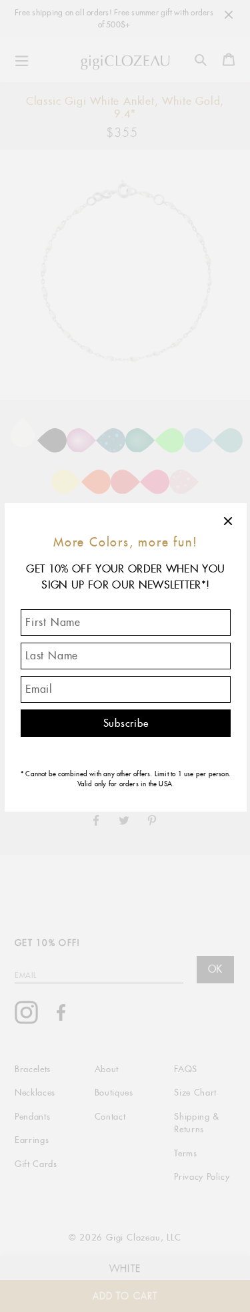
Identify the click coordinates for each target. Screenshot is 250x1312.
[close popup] (229, 521)
